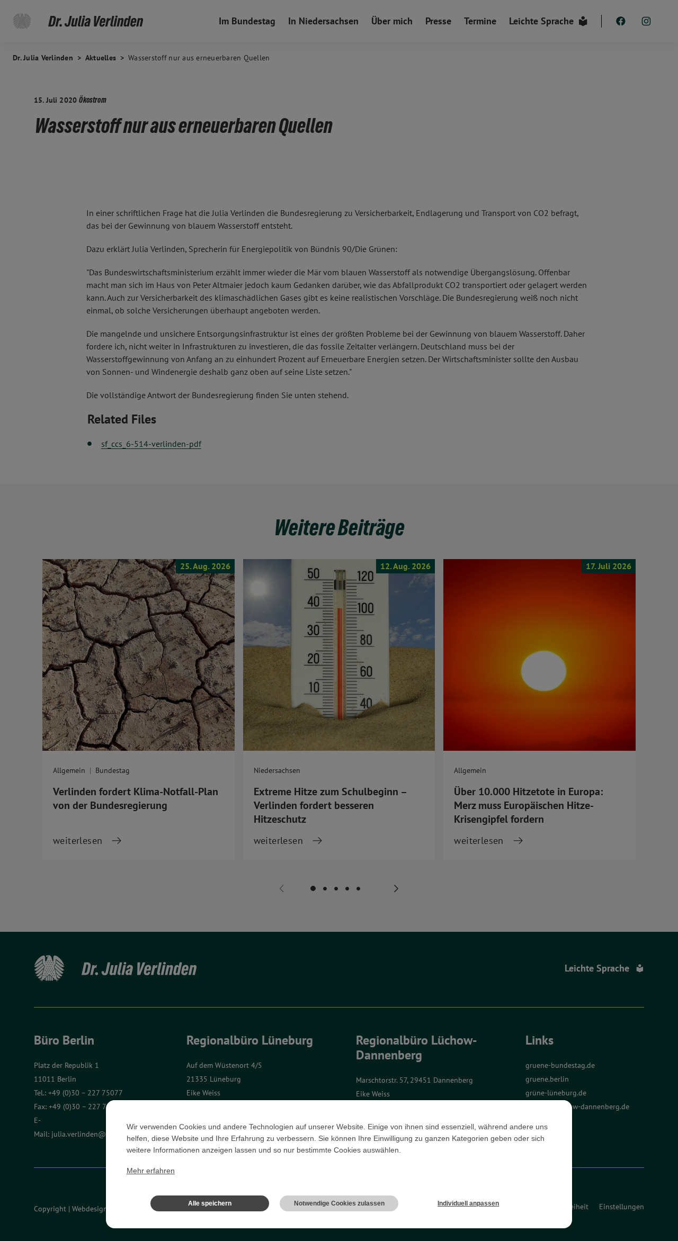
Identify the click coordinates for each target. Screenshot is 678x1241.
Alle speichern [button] (209, 1203)
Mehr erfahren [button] (151, 1170)
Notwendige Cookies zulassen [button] (339, 1203)
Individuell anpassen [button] (468, 1203)
